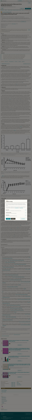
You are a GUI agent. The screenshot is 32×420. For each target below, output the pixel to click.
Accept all (8, 218)
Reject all (13, 218)
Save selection (23, 218)
